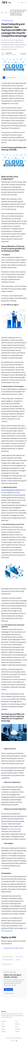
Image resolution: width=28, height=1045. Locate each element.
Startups (18, 959)
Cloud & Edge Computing (7, 20)
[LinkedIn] (16, 1040)
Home (2, 1024)
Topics (3, 1029)
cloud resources (6, 699)
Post (6, 12)
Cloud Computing (19, 956)
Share (24, 54)
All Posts (3, 1026)
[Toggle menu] (25, 2)
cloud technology (15, 829)
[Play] (4, 77)
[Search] (19, 2)
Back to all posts (7, 964)
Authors (3, 1031)
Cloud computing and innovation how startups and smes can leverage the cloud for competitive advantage (18, 12)
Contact (17, 1031)
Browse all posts (9, 993)
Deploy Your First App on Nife (13, 948)
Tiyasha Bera (8, 53)
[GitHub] (11, 1040)
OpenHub (17, 1029)
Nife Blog (3, 1011)
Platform (17, 1024)
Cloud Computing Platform (8, 959)
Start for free (8, 989)
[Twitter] (14, 1040)
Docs (16, 1026)
